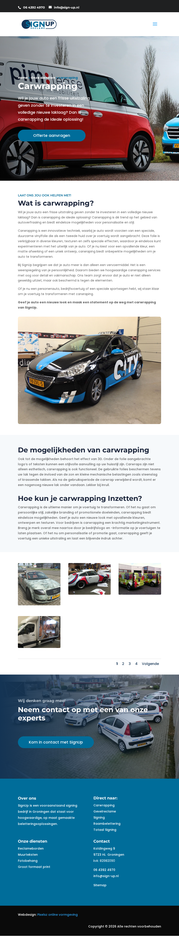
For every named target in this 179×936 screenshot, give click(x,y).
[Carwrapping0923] (89, 593)
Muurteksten (28, 854)
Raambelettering (106, 823)
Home (23, 78)
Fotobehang (28, 861)
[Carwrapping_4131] (39, 604)
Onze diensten (43, 78)
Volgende (150, 663)
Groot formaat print (34, 867)
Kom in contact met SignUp (56, 742)
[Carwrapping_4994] (39, 647)
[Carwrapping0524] (140, 593)
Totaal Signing (104, 830)
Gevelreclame (104, 811)
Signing (99, 817)
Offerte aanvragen (51, 135)
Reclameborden (31, 848)
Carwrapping (104, 805)
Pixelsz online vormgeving (57, 914)
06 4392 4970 (104, 870)
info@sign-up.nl (106, 876)
